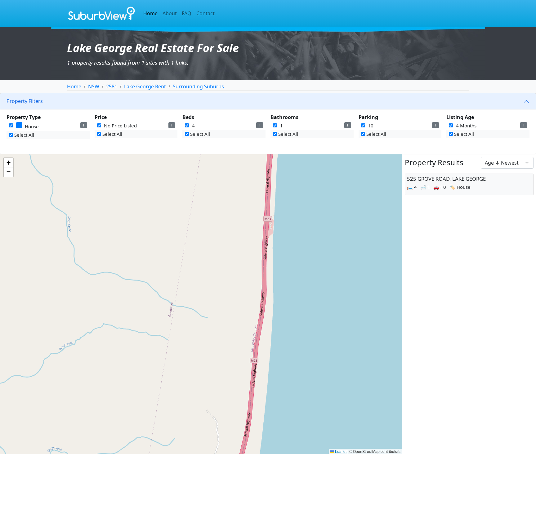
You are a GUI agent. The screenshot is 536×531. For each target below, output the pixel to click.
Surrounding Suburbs (198, 86)
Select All (23, 135)
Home (150, 13)
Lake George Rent (145, 86)
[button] (8, 162)
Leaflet (340, 451)
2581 (111, 86)
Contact (205, 13)
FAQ (186, 13)
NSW (93, 86)
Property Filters (25, 101)
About (170, 13)
